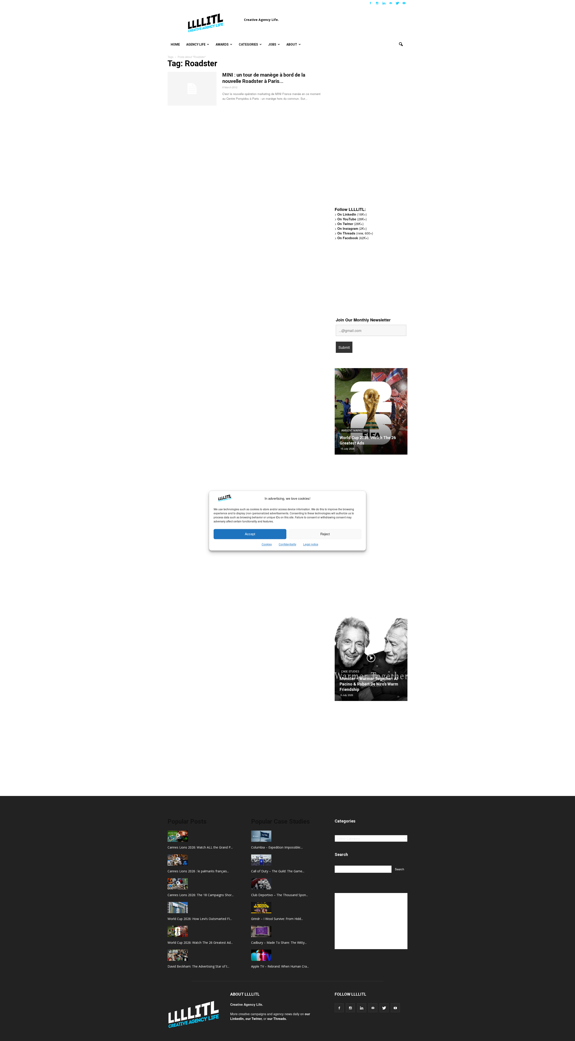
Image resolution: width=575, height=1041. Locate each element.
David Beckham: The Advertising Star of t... (198, 966)
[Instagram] (377, 3)
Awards (222, 44)
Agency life (196, 44)
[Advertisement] (368, 133)
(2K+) (352, 228)
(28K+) (352, 219)
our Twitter (253, 1018)
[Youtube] (404, 3)
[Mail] (390, 3)
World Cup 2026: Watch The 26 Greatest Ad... (200, 942)
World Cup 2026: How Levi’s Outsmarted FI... (200, 919)
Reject (325, 534)
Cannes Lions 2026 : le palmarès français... (198, 871)
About (291, 44)
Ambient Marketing (354, 430)
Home (175, 44)
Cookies (267, 544)
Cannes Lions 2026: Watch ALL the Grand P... (200, 847)
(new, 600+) (355, 233)
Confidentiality (287, 544)
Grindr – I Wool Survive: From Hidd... (277, 919)
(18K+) (352, 214)
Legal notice (310, 544)
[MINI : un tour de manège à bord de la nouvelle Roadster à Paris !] (192, 89)
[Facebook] (370, 3)
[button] (400, 44)
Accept (250, 534)
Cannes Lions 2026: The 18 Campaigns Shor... (201, 895)
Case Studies (350, 671)
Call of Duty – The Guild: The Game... (277, 871)
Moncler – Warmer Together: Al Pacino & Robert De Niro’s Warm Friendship (369, 684)
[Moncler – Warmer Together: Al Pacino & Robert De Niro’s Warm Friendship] (371, 659)
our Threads (276, 1018)
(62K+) (353, 238)
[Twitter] (397, 3)
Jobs (272, 44)
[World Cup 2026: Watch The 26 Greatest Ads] (371, 413)
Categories (248, 44)
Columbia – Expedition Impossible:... (277, 847)
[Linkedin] (383, 3)
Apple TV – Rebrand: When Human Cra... (280, 966)
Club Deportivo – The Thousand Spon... (279, 895)
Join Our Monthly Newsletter (363, 320)
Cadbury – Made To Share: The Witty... (279, 942)
